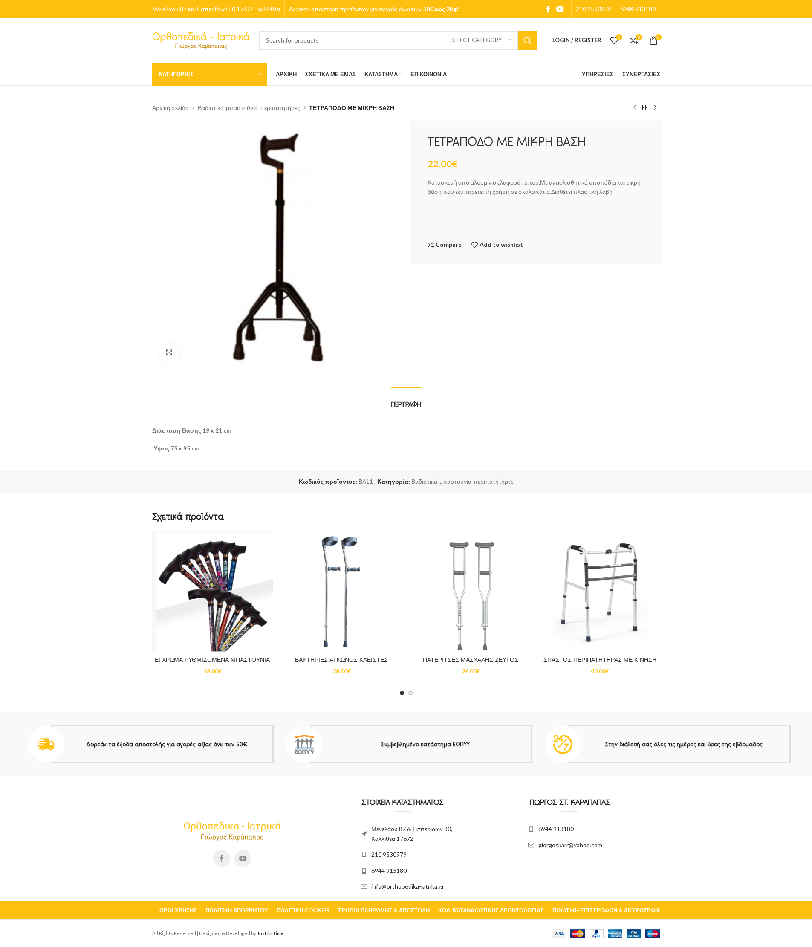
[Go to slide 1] (402, 693)
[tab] (406, 400)
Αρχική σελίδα (170, 107)
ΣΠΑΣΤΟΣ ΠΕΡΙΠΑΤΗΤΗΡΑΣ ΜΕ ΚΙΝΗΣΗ (599, 659)
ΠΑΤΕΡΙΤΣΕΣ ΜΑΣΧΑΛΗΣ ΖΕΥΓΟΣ (470, 659)
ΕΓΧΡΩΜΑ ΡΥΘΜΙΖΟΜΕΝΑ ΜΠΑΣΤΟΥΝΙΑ (212, 659)
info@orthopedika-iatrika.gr (407, 886)
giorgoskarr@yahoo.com (570, 845)
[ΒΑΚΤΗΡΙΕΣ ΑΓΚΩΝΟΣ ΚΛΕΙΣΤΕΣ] (341, 591)
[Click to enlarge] (169, 352)
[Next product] (655, 108)
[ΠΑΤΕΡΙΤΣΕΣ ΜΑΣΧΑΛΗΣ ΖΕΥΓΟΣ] (470, 591)
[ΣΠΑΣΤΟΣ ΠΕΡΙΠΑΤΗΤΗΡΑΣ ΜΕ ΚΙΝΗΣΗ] (600, 591)
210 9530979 (389, 854)
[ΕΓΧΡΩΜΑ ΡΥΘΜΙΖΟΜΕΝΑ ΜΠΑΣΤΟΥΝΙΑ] (212, 591)
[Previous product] (635, 108)
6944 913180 (389, 870)
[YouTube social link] (559, 9)
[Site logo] (201, 39)
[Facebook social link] (548, 9)
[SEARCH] (527, 40)
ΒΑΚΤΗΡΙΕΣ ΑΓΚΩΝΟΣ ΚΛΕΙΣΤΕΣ (341, 659)
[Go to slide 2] (410, 693)
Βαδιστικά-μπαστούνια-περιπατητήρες (249, 107)
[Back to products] (645, 108)
